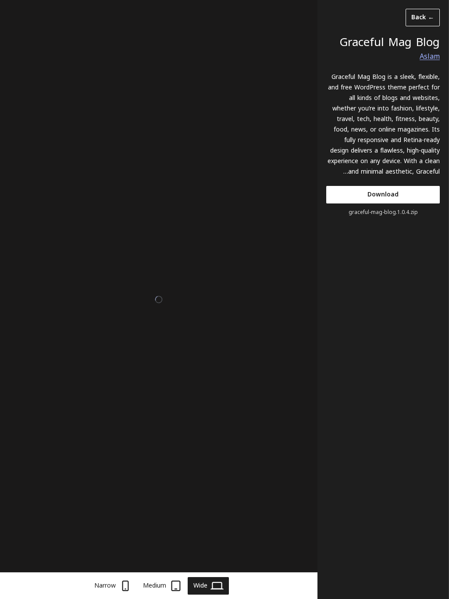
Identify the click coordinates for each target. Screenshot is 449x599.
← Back (422, 17)
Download (383, 194)
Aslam (430, 56)
